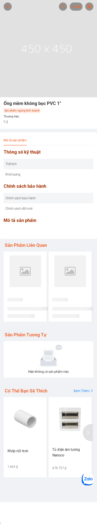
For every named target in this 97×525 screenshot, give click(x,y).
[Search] (63, 6)
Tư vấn (76, 6)
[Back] (8, 6)
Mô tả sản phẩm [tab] (15, 140)
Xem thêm (82, 391)
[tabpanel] (48, 192)
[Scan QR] (89, 6)
